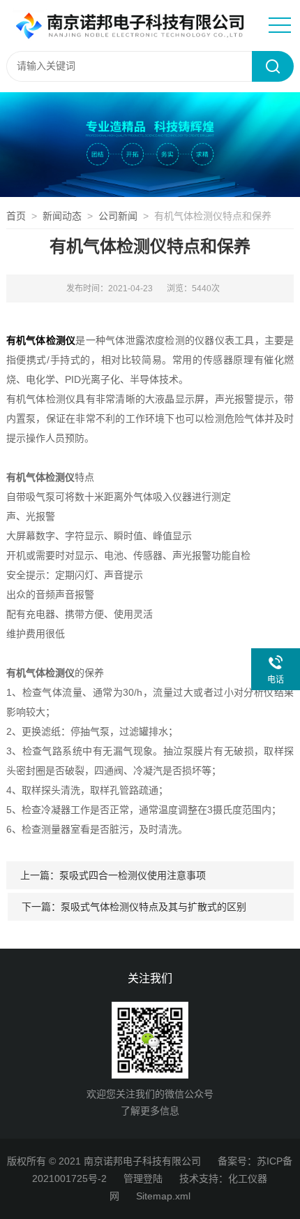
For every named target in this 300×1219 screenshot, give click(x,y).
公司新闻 (117, 215)
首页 (16, 215)
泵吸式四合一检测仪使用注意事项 (132, 875)
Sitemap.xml (163, 1196)
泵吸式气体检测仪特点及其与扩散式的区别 (153, 906)
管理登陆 (143, 1178)
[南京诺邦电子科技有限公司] (128, 24)
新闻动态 (62, 215)
